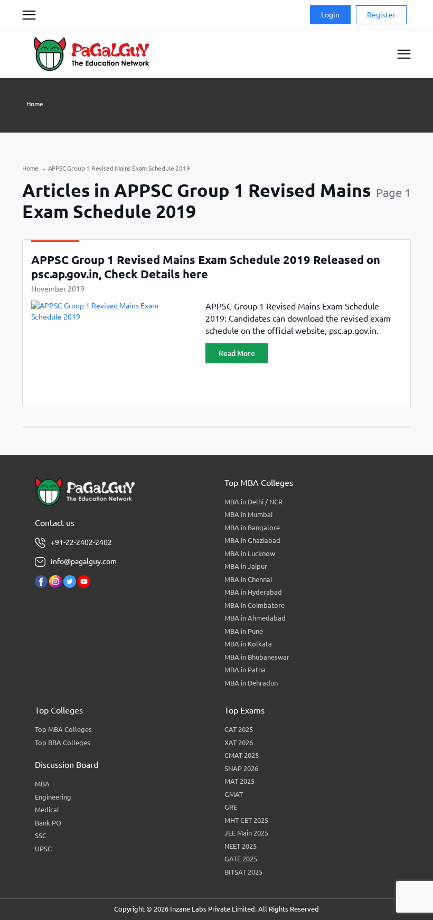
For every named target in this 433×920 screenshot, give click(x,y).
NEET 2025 (240, 846)
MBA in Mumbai (248, 514)
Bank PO (48, 823)
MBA (42, 783)
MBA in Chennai (248, 579)
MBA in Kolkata (248, 643)
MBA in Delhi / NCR (253, 501)
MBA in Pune (243, 631)
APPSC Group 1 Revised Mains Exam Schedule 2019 (119, 168)
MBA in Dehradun (251, 683)
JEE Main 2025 (246, 833)
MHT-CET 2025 (246, 820)
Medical (47, 809)
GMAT (233, 794)
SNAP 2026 (241, 768)
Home (34, 103)
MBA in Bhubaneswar (256, 657)
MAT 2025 (239, 781)
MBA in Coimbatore (254, 605)
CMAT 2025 (241, 755)
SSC (40, 835)
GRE (230, 807)
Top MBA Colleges (63, 729)
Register (381, 15)
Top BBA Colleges (62, 742)
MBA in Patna (245, 669)
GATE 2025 (240, 858)
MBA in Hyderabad (253, 592)
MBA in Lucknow (249, 553)
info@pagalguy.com (84, 561)
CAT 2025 (238, 729)
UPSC (43, 848)
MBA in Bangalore (252, 527)
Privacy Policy (42, 55)
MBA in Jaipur (245, 566)
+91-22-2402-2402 (81, 542)
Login (330, 15)
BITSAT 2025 (243, 872)
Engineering (53, 797)
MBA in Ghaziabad (252, 540)
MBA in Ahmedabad (255, 618)
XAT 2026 (238, 742)
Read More (237, 353)
